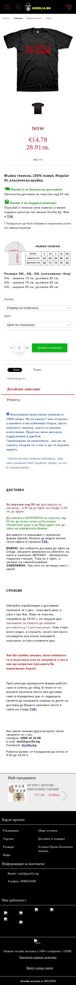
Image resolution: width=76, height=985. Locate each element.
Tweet (37, 369)
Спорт (48, 18)
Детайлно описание (24, 389)
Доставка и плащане (51, 838)
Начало (6, 18)
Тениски (18, 18)
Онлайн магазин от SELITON (38, 981)
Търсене (8, 838)
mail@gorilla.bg (28, 873)
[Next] (63, 796)
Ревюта (13, 400)
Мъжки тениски (33, 18)
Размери (8, 846)
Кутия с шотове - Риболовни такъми (43, 787)
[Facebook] (7, 889)
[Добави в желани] (69, 337)
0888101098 (28, 881)
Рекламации (11, 830)
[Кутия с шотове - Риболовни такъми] (17, 792)
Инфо (6, 855)
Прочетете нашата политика (38, 957)
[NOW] (38, 95)
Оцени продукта (16, 378)
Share (16, 369)
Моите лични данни (39, 968)
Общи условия (47, 830)
